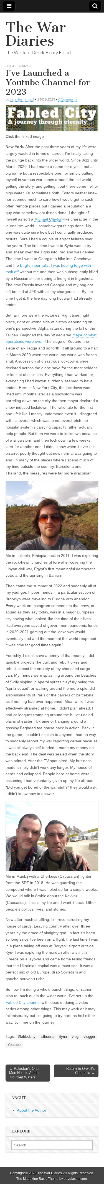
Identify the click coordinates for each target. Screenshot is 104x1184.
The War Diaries (36, 34)
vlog (75, 1037)
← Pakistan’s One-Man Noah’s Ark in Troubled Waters (24, 1072)
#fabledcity (26, 1037)
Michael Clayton (48, 219)
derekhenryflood (22, 99)
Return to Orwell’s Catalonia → (80, 1070)
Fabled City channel (23, 1002)
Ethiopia (47, 1037)
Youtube (14, 1045)
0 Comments (67, 99)
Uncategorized (18, 66)
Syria (63, 1037)
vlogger (89, 1037)
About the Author (31, 1110)
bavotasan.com (75, 1179)
